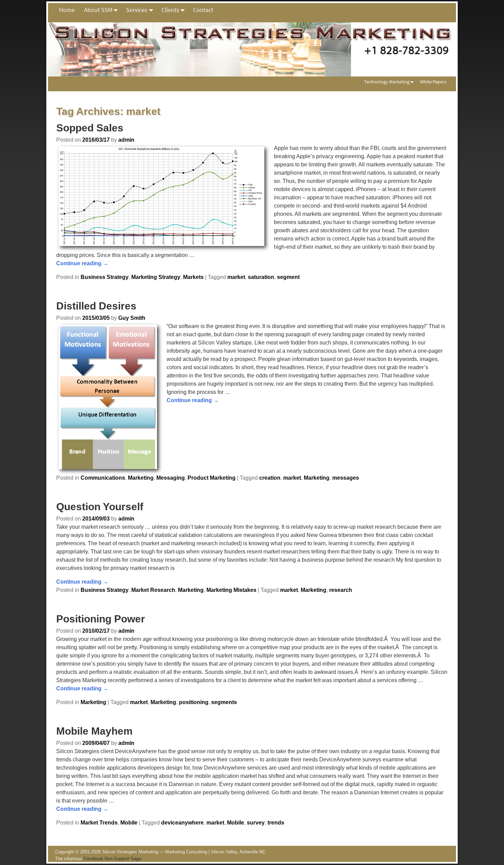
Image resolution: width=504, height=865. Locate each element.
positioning (193, 702)
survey (256, 823)
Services (136, 10)
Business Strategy (105, 277)
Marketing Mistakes (231, 590)
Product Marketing (212, 478)
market (236, 277)
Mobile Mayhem (94, 731)
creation (269, 478)
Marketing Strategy (155, 277)
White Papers (433, 82)
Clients (170, 10)
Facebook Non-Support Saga (112, 858)
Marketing (141, 478)
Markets (193, 277)
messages (345, 478)
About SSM (98, 10)
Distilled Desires (96, 306)
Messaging (170, 478)
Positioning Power (100, 618)
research (340, 590)
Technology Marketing (386, 82)
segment (288, 277)
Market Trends (99, 823)
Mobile (128, 823)
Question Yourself (99, 506)
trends (275, 823)
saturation (261, 277)
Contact (203, 10)
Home (67, 10)
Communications (103, 478)
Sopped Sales (89, 127)
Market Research (153, 590)
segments (224, 702)
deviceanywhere (182, 823)
